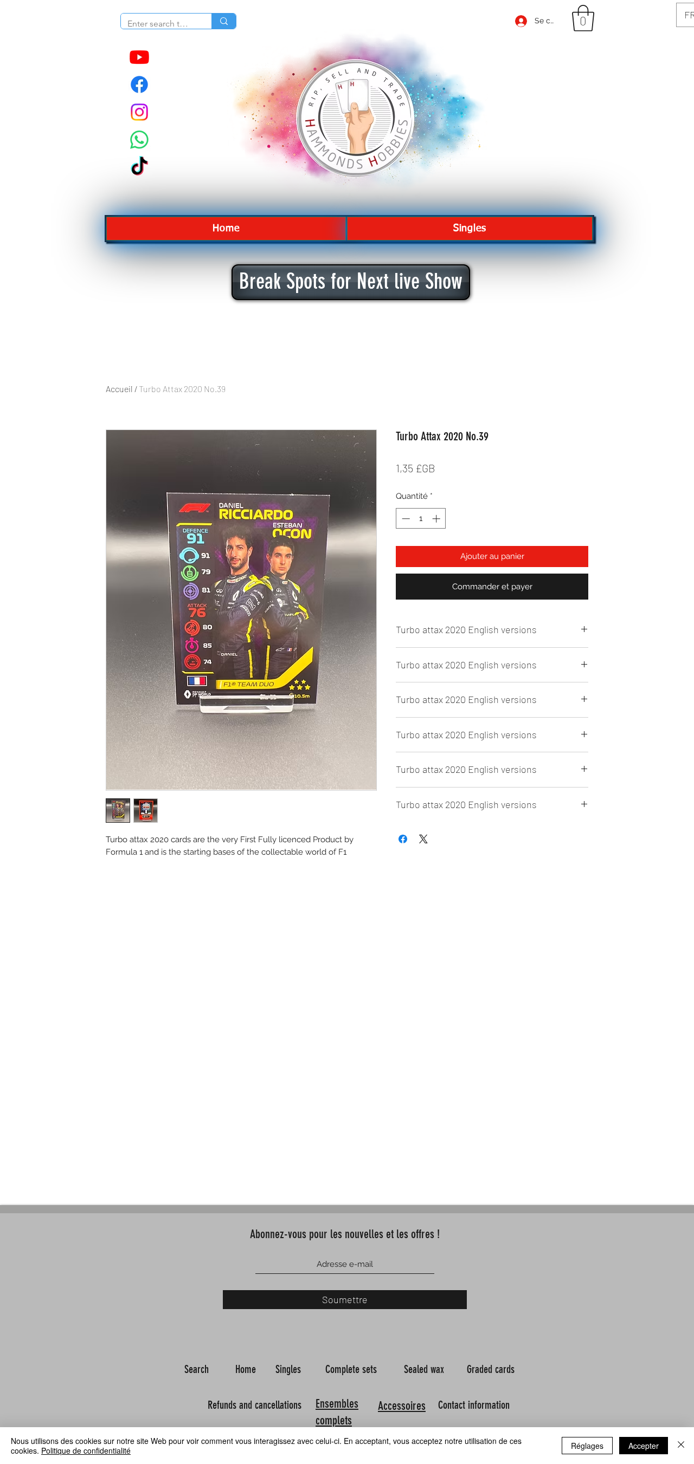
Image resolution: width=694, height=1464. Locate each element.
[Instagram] (139, 112)
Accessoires (402, 1405)
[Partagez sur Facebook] (402, 838)
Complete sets (352, 1369)
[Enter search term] (223, 21)
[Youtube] (139, 56)
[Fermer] (680, 1445)
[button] (583, 18)
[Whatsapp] (139, 139)
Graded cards (492, 1369)
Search (197, 1369)
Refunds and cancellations (254, 1404)
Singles (289, 1369)
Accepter (643, 1445)
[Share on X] (423, 838)
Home (247, 1369)
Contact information (475, 1404)
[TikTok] (139, 167)
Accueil (119, 388)
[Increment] (437, 519)
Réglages (587, 1445)
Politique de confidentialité (86, 1450)
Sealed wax (425, 1369)
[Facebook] (139, 84)
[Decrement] (404, 519)
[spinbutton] (421, 519)
